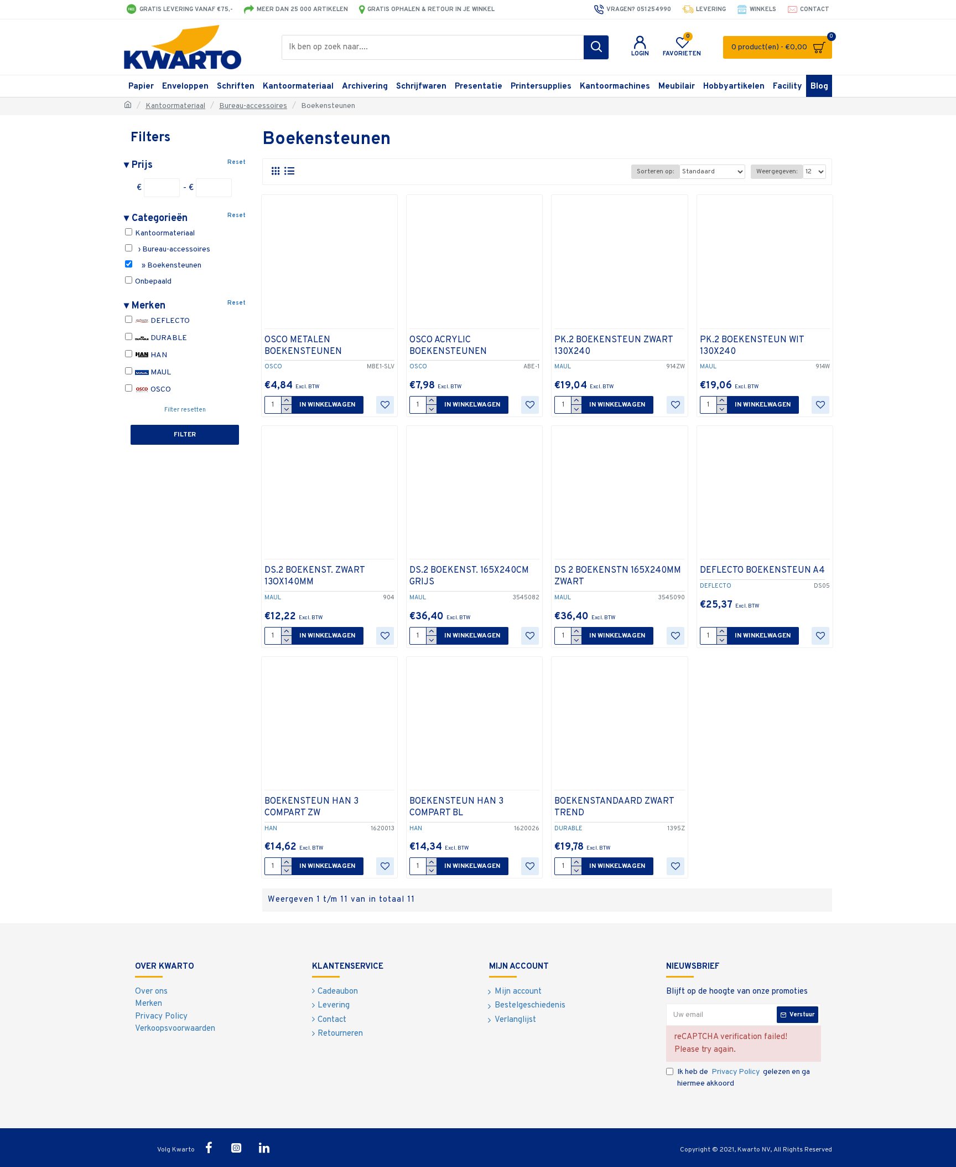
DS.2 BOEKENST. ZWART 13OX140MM (314, 576)
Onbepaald (152, 281)
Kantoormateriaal (175, 106)
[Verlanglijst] (385, 405)
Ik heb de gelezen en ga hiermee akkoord (743, 1077)
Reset (236, 162)
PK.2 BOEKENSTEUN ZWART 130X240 (613, 346)
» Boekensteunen (167, 265)
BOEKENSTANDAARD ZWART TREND (614, 807)
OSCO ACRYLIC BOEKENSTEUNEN (448, 346)
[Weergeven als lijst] (289, 171)
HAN (158, 355)
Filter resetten (185, 410)
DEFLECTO (169, 321)
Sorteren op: (655, 171)
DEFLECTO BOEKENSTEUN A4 (762, 570)
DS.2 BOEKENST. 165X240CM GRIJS (469, 576)
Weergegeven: (776, 171)
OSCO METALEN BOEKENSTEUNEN (303, 346)
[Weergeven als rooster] (275, 171)
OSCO (160, 389)
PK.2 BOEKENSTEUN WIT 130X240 (752, 346)
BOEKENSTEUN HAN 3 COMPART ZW (311, 807)
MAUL (160, 372)
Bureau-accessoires (253, 106)
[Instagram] (236, 1148)
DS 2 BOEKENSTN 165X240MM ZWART (617, 576)
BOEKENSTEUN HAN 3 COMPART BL (456, 807)
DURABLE (168, 338)
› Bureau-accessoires (171, 249)
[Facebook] (209, 1148)
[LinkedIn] (264, 1148)
